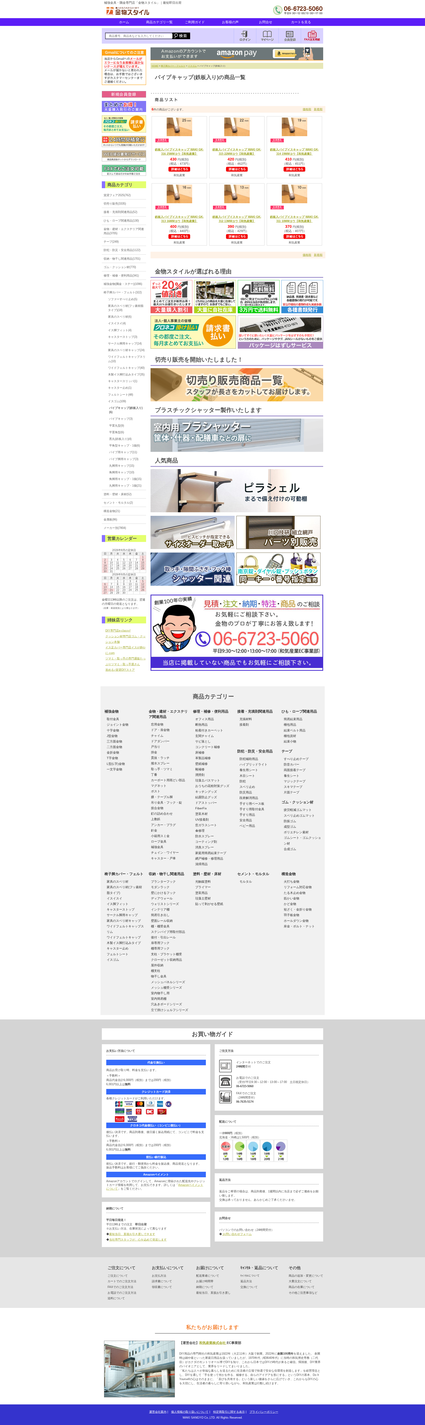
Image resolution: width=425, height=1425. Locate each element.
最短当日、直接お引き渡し (213, 1292)
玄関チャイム (204, 736)
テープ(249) (111, 241)
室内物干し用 (160, 993)
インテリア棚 (160, 909)
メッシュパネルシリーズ (168, 982)
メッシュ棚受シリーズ (166, 987)
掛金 (154, 752)
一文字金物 (114, 769)
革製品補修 (203, 758)
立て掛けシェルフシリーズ (169, 1010)
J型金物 (112, 736)
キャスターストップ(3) (122, 336)
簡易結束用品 (293, 719)
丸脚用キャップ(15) (121, 465)
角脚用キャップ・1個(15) (125, 479)
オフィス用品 (204, 719)
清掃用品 (201, 864)
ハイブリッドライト (253, 764)
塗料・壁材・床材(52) (117, 494)
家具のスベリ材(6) (119, 316)
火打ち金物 (291, 881)
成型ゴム (290, 826)
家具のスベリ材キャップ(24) (126, 350)
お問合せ (265, 22)
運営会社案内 (157, 1411)
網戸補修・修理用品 (209, 858)
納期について (204, 1287)
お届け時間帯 (204, 1281)
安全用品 (246, 820)
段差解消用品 (249, 798)
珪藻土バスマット (207, 780)
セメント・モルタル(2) (118, 502)
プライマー (203, 887)
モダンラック (160, 887)
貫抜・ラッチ (160, 758)
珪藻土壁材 (203, 898)
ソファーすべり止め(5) (122, 299)
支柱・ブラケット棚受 (166, 954)
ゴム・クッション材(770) (120, 267)
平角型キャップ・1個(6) (124, 445)
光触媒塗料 (203, 881)
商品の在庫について (302, 1287)
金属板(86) (110, 519)
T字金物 (112, 758)
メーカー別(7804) (115, 528)
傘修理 (200, 830)
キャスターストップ (121, 909)
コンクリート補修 (207, 747)
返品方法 (246, 1281)
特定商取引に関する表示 (229, 1411)
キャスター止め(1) (119, 387)
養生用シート (249, 770)
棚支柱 (155, 971)
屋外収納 (157, 965)
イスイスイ (114, 898)
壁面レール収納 (162, 920)
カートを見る (301, 22)
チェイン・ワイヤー (165, 852)
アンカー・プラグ (163, 825)
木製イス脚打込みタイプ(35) (126, 374)
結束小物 (290, 741)
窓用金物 (157, 724)
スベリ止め (247, 787)
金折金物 (113, 752)
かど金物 (290, 904)
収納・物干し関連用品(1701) (122, 258)
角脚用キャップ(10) (121, 472)
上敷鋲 (155, 819)
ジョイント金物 (117, 724)
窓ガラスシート (206, 825)
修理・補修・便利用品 (210, 711)
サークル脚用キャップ (122, 915)
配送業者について (207, 1275)
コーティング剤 (206, 841)
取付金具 (113, 719)
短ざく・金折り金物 (298, 909)
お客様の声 (230, 22)
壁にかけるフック (163, 893)
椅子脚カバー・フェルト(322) (123, 292)
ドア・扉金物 (160, 730)
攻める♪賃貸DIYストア (120, 669)
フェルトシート (117, 954)
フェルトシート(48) (120, 394)
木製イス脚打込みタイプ (124, 943)
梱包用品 (290, 724)
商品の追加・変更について (306, 1275)
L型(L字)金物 (116, 764)
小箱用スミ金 (160, 836)
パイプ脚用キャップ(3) (123, 459)
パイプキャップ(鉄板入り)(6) (126, 410)
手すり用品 (247, 814)
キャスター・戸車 (163, 858)
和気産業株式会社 (213, 1343)
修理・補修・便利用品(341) (121, 275)
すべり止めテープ (296, 759)
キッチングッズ (206, 791)
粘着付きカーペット (209, 730)
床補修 (200, 752)
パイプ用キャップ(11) (123, 452)
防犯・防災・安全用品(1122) (122, 250)
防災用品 (246, 792)
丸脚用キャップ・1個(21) (125, 485)
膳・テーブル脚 (162, 797)
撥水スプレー (160, 763)
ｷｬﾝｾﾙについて (250, 1275)
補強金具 (157, 847)
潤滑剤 (200, 775)
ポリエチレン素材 (296, 832)
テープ (287, 751)
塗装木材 (201, 814)
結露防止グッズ (206, 797)
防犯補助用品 (249, 759)
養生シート (291, 775)
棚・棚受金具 (160, 926)
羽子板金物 (291, 915)
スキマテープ (293, 787)
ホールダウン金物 (296, 920)
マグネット (158, 785)
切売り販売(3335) (115, 203)
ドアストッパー (206, 802)
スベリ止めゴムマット (299, 815)
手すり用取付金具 (252, 809)
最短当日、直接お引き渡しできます (132, 1234)
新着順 (318, 109)
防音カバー (291, 764)
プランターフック (163, 881)
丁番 (154, 774)
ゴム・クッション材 (297, 802)
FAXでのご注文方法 (120, 1287)
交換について (249, 1287)
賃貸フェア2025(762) (117, 195)
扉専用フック (160, 943)
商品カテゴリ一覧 (159, 22)
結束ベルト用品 (294, 730)
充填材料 (246, 719)
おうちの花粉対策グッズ (212, 786)
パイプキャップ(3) (121, 418)
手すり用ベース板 (252, 803)
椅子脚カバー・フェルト (173, 66)
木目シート (247, 775)
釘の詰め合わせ (162, 813)
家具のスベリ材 (117, 881)
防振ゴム (290, 821)
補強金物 (111, 711)
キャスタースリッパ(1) (122, 381)
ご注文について (118, 1275)
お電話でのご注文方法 (122, 1292)
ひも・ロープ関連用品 (299, 711)
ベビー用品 (247, 826)
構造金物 (289, 874)
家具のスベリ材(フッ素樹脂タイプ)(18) (125, 308)
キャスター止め (117, 948)
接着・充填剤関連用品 (255, 711)
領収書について (162, 1287)
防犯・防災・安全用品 (255, 751)
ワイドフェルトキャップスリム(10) (126, 359)
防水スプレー (204, 836)
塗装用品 (201, 893)
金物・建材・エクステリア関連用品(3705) (124, 231)
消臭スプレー (204, 847)
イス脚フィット (117, 904)
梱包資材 (290, 736)
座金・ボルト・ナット (299, 926)
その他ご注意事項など (303, 1292)
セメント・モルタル (253, 874)
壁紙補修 (201, 764)
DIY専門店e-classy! (118, 630)
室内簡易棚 (158, 998)
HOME (155, 66)
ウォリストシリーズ (165, 904)
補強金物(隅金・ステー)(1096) (123, 284)
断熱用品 (201, 724)
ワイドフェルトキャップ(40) (126, 367)
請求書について (162, 1281)
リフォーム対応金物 (298, 887)
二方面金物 (114, 747)
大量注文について (300, 1281)
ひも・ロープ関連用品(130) (121, 220)
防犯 (243, 781)
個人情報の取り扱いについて (190, 1411)
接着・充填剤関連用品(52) (120, 212)
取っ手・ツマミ (162, 769)
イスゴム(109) (117, 401)
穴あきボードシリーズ (166, 1004)
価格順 (307, 109)
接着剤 (244, 724)
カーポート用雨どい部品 (168, 780)
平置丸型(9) (116, 425)
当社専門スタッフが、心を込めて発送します (138, 1239)
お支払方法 (159, 1275)
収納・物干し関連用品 (166, 874)
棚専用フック (160, 948)
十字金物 (113, 730)
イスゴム (192, 66)
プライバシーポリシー (263, 1411)
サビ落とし (203, 741)
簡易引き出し (160, 915)
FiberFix (201, 808)
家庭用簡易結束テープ (210, 853)
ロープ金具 (158, 841)
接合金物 (157, 808)
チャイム (157, 735)
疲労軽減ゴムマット (298, 810)
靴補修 (200, 769)
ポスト (155, 791)
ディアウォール (162, 898)
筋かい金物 (291, 898)
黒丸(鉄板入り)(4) (120, 439)
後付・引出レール (163, 937)
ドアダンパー (160, 741)
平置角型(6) (116, 432)
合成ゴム (290, 849)
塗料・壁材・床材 (207, 874)
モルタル (246, 881)
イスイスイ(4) (117, 323)
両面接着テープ (294, 770)
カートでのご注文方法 (122, 1281)
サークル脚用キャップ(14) (125, 343)
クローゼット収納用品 (166, 959)
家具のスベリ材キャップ (124, 920)
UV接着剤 (202, 819)
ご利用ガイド (195, 22)
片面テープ (291, 792)
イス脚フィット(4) (119, 330)
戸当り (155, 746)
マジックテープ (294, 781)
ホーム (124, 22)
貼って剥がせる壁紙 (209, 904)
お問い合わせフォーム (237, 1234)
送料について (116, 1298)
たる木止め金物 (294, 893)
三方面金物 (114, 741)
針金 (154, 830)
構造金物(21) (112, 511)
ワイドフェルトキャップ (124, 937)
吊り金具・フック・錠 (166, 802)
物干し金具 (158, 976)
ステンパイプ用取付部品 (168, 932)
